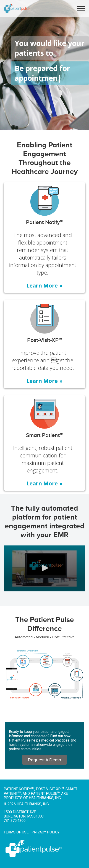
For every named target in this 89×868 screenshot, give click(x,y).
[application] (44, 568)
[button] (44, 568)
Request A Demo (44, 759)
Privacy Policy (45, 832)
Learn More (44, 285)
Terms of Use (16, 832)
